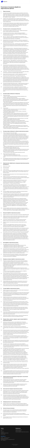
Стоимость (2, 431)
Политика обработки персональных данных (22, 431)
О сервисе (2, 429)
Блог (1, 430)
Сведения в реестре (19, 429)
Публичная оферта (18, 430)
